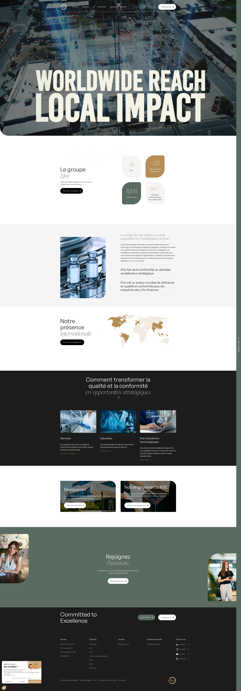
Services (75, 7)
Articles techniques (153, 644)
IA (93, 7)
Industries (85, 7)
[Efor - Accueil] (66, 7)
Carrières (123, 7)
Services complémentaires (98, 656)
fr (145, 7)
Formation (92, 668)
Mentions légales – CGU (88, 680)
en (148, 7)
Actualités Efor (65, 656)
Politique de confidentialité (69, 680)
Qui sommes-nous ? (67, 644)
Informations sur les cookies (107, 680)
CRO (91, 660)
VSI (90, 648)
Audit (91, 664)
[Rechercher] (154, 6)
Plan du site (122, 680)
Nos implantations (66, 648)
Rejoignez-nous (123, 644)
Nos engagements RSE (68, 652)
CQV (91, 652)
